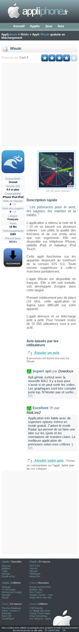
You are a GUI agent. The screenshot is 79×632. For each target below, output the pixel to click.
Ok (64, 630)
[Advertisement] (39, 104)
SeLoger (6, 595)
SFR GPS (34, 565)
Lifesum (33, 571)
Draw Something (38, 616)
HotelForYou (8, 576)
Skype (5, 597)
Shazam (6, 587)
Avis (60, 26)
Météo (13, 241)
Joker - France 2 (11, 610)
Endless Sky (36, 589)
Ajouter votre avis (49, 460)
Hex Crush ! (35, 592)
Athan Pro (34, 576)
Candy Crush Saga (39, 613)
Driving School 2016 (40, 587)
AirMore (6, 568)
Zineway (6, 565)
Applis (35, 26)
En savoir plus (52, 630)
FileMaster (35, 573)
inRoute (6, 573)
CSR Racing (36, 608)
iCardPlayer (8, 618)
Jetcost (33, 568)
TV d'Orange (8, 589)
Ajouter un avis (46, 353)
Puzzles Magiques (11, 608)
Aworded (6, 613)
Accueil (19, 26)
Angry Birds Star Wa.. (40, 597)
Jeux (48, 26)
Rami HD (6, 616)
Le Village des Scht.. (40, 610)
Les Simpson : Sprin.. (40, 618)
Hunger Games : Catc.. (41, 595)
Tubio (5, 571)
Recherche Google (12, 592)
